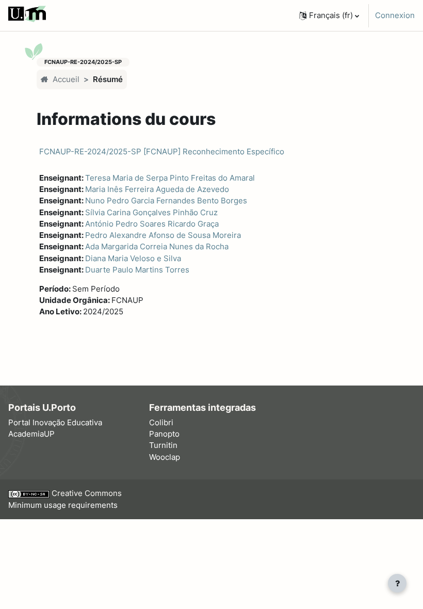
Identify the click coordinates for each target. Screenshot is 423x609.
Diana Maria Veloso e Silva (133, 258)
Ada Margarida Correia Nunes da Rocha (157, 246)
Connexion (395, 15)
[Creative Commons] (30, 493)
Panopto (164, 434)
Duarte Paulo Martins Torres (137, 270)
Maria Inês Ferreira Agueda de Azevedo (157, 189)
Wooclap (164, 457)
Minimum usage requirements (63, 505)
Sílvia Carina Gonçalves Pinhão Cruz (151, 212)
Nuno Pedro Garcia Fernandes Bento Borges (166, 200)
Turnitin (163, 445)
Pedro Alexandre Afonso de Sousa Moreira (163, 235)
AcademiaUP (31, 434)
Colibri (161, 422)
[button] (329, 15)
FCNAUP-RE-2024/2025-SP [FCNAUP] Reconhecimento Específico (161, 151)
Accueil (66, 79)
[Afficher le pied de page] (397, 583)
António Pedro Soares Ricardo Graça (152, 224)
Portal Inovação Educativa (55, 422)
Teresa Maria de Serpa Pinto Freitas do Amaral (170, 178)
